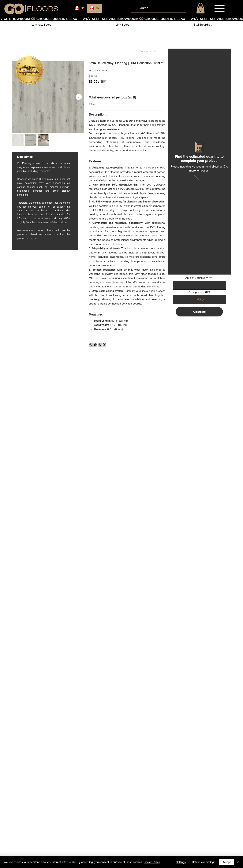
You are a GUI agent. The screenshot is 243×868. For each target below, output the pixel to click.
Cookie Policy (152, 862)
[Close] (238, 862)
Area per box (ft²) (199, 292)
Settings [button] (181, 862)
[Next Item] (79, 97)
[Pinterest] (100, 345)
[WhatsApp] (91, 345)
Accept (226, 862)
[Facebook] (95, 345)
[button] (200, 8)
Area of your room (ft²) (199, 277)
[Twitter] (104, 345)
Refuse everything (203, 862)
